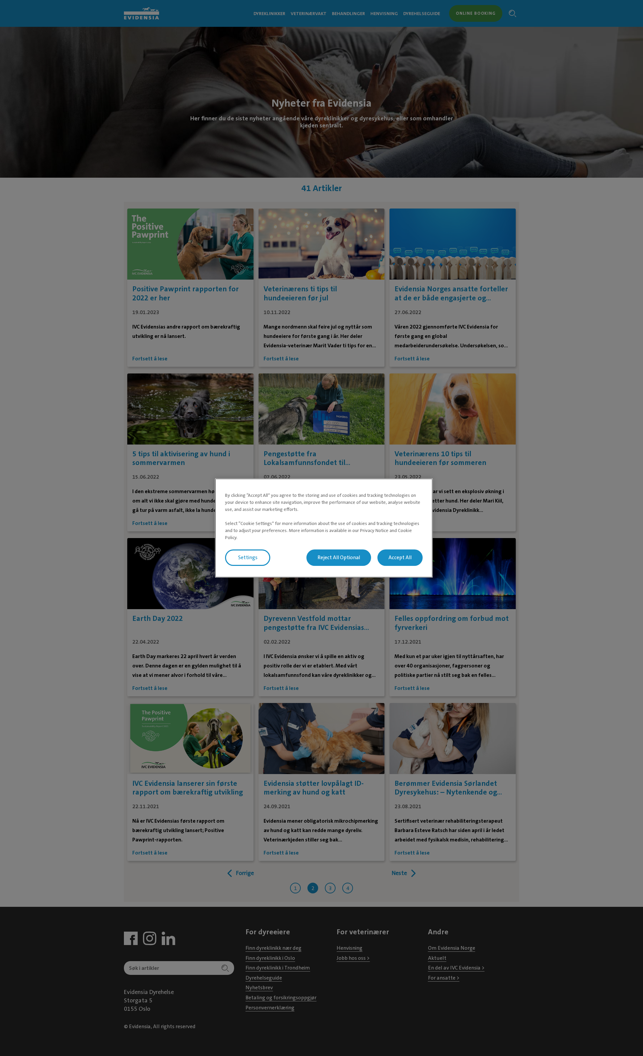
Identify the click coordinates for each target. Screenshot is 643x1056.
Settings (248, 557)
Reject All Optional (338, 557)
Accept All (400, 557)
